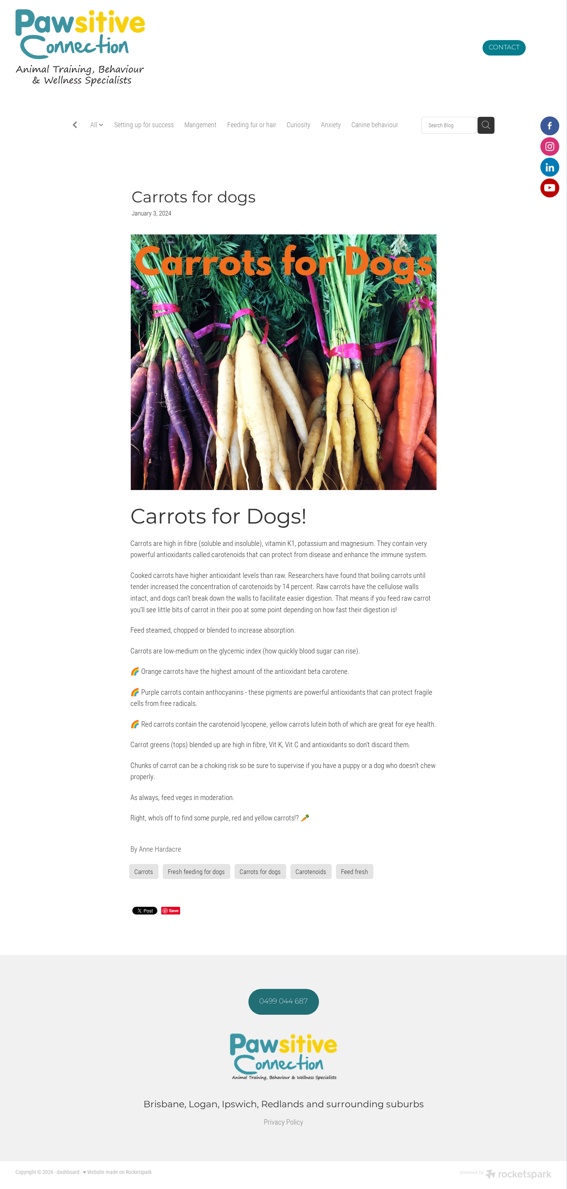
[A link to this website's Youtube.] (549, 188)
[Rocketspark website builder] (506, 1175)
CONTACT (504, 47)
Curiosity (298, 124)
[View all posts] (75, 125)
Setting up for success (144, 124)
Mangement (200, 124)
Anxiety (331, 124)
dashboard (68, 1172)
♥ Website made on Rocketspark (117, 1172)
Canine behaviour (374, 124)
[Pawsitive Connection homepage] (216, 47)
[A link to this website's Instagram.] (549, 146)
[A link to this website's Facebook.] (549, 125)
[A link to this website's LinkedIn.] (549, 167)
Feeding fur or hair (251, 124)
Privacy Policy (283, 1122)
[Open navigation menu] (542, 48)
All (94, 124)
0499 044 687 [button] (283, 1001)
